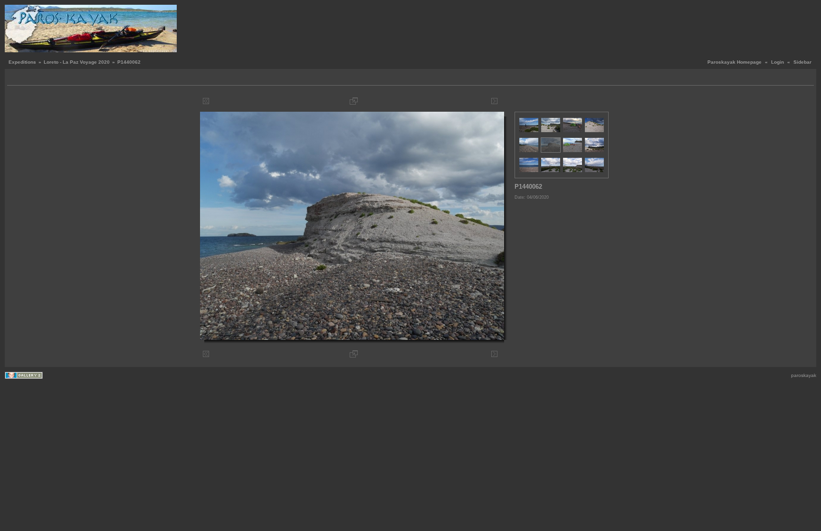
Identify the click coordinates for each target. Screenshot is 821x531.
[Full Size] (354, 101)
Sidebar (802, 62)
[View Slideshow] (26, 78)
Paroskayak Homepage (734, 62)
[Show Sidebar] (15, 78)
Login (777, 62)
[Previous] (213, 101)
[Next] (494, 101)
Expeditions (22, 62)
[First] (206, 101)
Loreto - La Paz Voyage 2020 (77, 62)
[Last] (501, 101)
